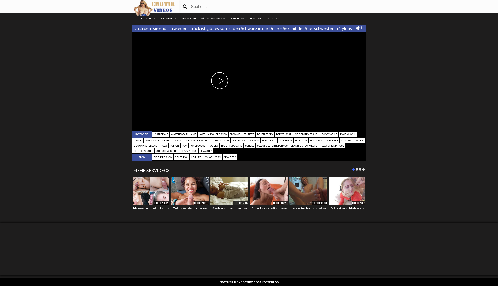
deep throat (283, 134)
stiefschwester (143, 150)
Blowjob (235, 134)
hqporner (332, 140)
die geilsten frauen (306, 134)
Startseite (148, 18)
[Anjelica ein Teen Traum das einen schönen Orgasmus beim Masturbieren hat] (229, 191)
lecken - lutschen (352, 140)
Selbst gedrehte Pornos (272, 145)
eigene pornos (163, 157)
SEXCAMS (255, 18)
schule (249, 145)
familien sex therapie (157, 140)
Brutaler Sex (265, 134)
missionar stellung (145, 145)
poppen (174, 145)
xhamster (206, 150)
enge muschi (347, 134)
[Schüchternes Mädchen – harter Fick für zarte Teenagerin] (348, 191)
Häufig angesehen (213, 18)
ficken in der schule (197, 140)
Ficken (177, 140)
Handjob (254, 140)
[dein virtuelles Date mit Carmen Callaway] (308, 191)
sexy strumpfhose (333, 145)
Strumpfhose (189, 150)
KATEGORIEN (169, 18)
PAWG (164, 145)
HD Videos (301, 140)
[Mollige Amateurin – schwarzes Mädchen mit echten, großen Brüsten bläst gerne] (189, 191)
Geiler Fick (238, 140)
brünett (249, 134)
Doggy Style (329, 134)
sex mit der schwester (304, 145)
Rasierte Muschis (231, 145)
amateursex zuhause (183, 134)
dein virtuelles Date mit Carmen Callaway (318, 208)
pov (184, 145)
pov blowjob (197, 145)
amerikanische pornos (213, 134)
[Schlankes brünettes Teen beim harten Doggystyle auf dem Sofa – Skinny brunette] (269, 191)
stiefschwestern (166, 150)
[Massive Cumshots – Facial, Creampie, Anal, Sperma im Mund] (150, 191)
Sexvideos (230, 157)
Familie (138, 140)
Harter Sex (269, 140)
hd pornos (285, 140)
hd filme (196, 157)
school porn (213, 157)
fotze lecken (221, 140)
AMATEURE (237, 18)
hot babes (316, 140)
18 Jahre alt (161, 134)
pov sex (213, 145)
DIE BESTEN (189, 18)
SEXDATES (273, 18)
